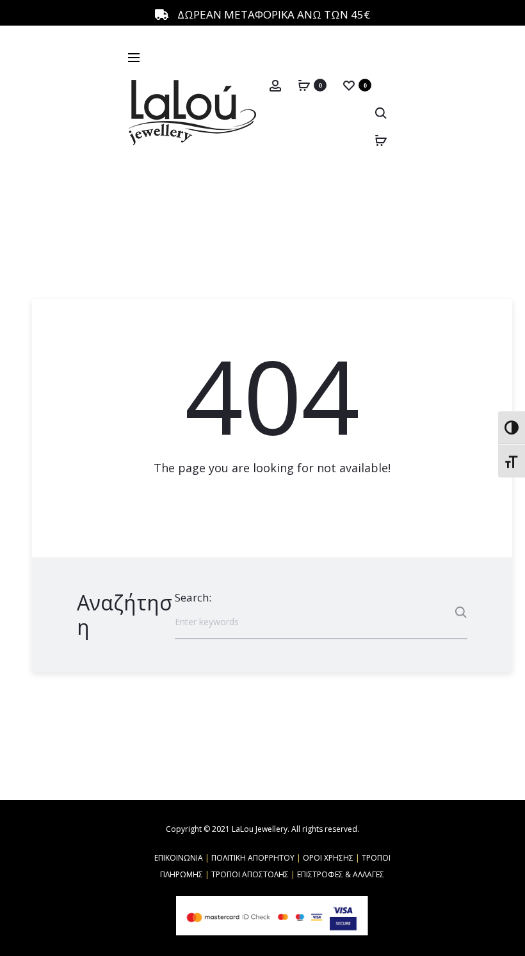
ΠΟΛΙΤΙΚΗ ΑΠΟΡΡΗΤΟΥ (253, 857)
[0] (304, 84)
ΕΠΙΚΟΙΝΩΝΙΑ (178, 857)
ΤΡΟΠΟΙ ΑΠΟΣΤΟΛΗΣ (250, 874)
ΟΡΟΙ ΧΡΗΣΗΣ (328, 857)
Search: (193, 597)
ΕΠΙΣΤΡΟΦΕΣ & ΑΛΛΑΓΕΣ (340, 874)
